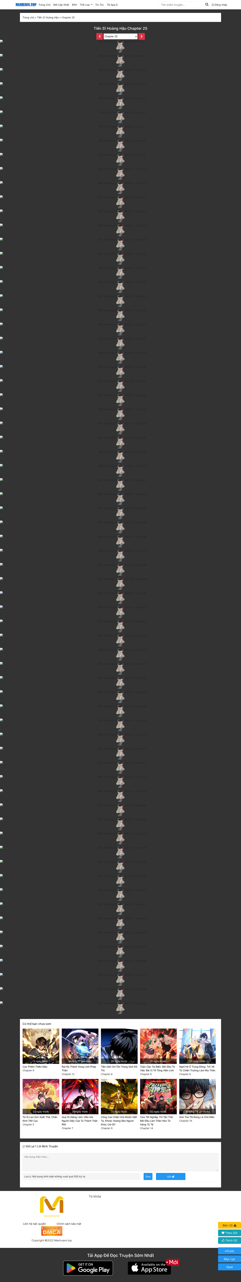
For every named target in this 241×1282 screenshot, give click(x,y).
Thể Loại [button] (85, 4)
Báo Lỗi (228, 1225)
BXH (74, 4)
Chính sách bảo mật (69, 1223)
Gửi (169, 1176)
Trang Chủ (44, 4)
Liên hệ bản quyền (34, 1223)
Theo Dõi (230, 1233)
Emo (148, 1176)
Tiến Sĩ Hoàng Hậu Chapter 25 (120, 28)
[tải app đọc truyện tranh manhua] (25, 4)
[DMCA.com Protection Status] (51, 1230)
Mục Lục (229, 1259)
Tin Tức (99, 4)
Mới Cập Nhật (62, 4)
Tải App (111, 4)
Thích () (230, 1240)
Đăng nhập (220, 4)
